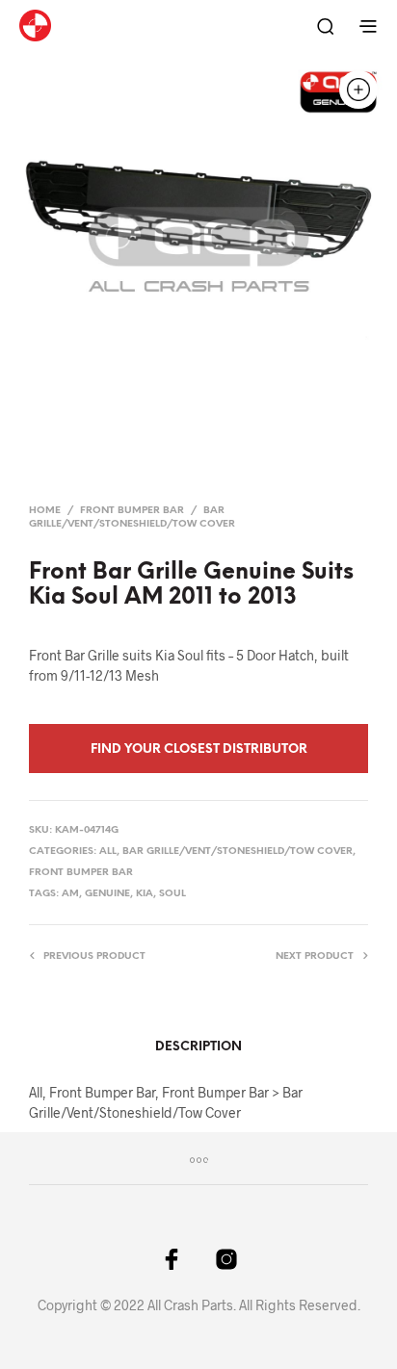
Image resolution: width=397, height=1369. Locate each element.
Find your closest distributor (199, 749)
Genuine (107, 894)
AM (70, 894)
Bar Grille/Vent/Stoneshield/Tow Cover (237, 851)
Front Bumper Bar (132, 510)
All (108, 851)
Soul (172, 894)
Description (198, 1047)
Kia (144, 894)
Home (45, 510)
